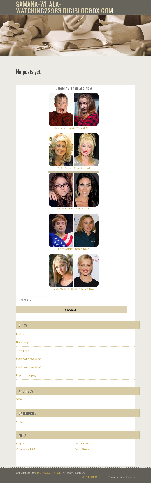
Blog (19, 421)
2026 (19, 399)
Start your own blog (28, 358)
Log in (20, 334)
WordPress (82, 449)
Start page (22, 350)
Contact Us (90, 477)
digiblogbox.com (49, 473)
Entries (83, 443)
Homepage (22, 342)
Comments (25, 449)
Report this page (26, 375)
